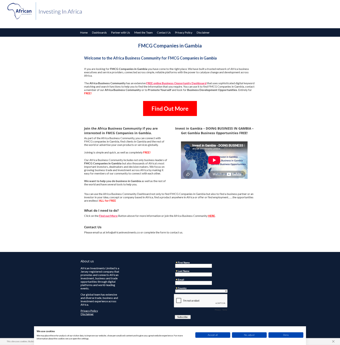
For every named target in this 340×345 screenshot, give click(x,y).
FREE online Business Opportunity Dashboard (176, 83)
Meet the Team (143, 32)
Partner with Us (120, 32)
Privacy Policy (183, 32)
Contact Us (164, 32)
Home (84, 32)
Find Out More (170, 108)
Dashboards (99, 32)
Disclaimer (203, 32)
